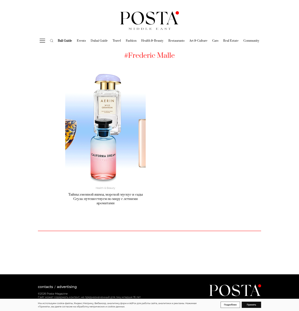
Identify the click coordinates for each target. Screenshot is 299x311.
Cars (215, 41)
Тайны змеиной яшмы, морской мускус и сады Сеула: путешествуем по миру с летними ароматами (105, 199)
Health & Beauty (152, 41)
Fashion (131, 41)
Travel (117, 41)
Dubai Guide (99, 41)
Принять (251, 304)
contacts (45, 287)
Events (81, 41)
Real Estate (231, 41)
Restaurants (176, 41)
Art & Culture (198, 41)
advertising (67, 287)
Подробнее (230, 304)
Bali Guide (65, 41)
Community (251, 41)
